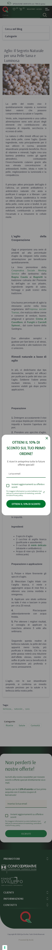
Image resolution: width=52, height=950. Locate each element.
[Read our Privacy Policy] (44, 491)
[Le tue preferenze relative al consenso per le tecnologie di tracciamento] (4, 947)
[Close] (46, 438)
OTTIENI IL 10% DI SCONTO (26, 504)
